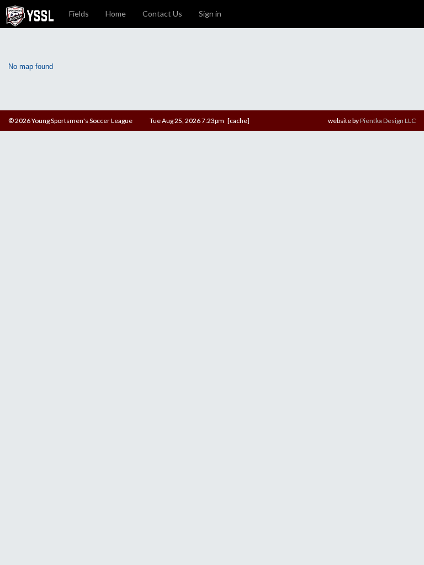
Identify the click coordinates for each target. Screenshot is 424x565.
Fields (79, 13)
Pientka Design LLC (388, 120)
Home (115, 13)
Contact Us (162, 13)
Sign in (210, 13)
